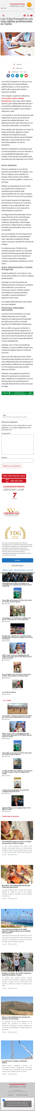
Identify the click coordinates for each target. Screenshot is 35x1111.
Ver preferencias (17, 565)
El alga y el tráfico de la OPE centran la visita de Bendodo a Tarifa (16, 974)
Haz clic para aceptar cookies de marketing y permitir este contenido (17, 1104)
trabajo (24, 417)
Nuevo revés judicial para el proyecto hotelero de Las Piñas (16, 1018)
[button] (3, 15)
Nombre (4, 457)
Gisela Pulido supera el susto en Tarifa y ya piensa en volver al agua (16, 842)
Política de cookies (7, 570)
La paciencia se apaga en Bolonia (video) (14, 1062)
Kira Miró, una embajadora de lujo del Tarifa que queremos (16, 886)
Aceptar (17, 560)
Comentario (6, 433)
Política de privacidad (20, 570)
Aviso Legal (30, 570)
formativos (9, 417)
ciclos (4, 417)
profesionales (18, 417)
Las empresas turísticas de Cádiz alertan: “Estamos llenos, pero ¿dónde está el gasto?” (16, 931)
